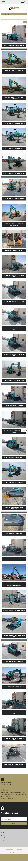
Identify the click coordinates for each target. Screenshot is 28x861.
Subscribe (14, 823)
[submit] (25, 22)
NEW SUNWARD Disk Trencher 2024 (14, 250)
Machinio (20, 849)
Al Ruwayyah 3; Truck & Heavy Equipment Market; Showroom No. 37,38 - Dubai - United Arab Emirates (14, 793)
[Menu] (22, 2)
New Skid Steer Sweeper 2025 (14, 533)
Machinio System (9, 849)
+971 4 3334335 (6, 796)
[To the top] (19, 852)
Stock (2, 832)
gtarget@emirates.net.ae (8, 798)
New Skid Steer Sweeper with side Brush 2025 (14, 508)
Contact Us (3, 840)
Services (3, 835)
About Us (3, 838)
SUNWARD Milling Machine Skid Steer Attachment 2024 (14, 765)
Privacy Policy (4, 843)
